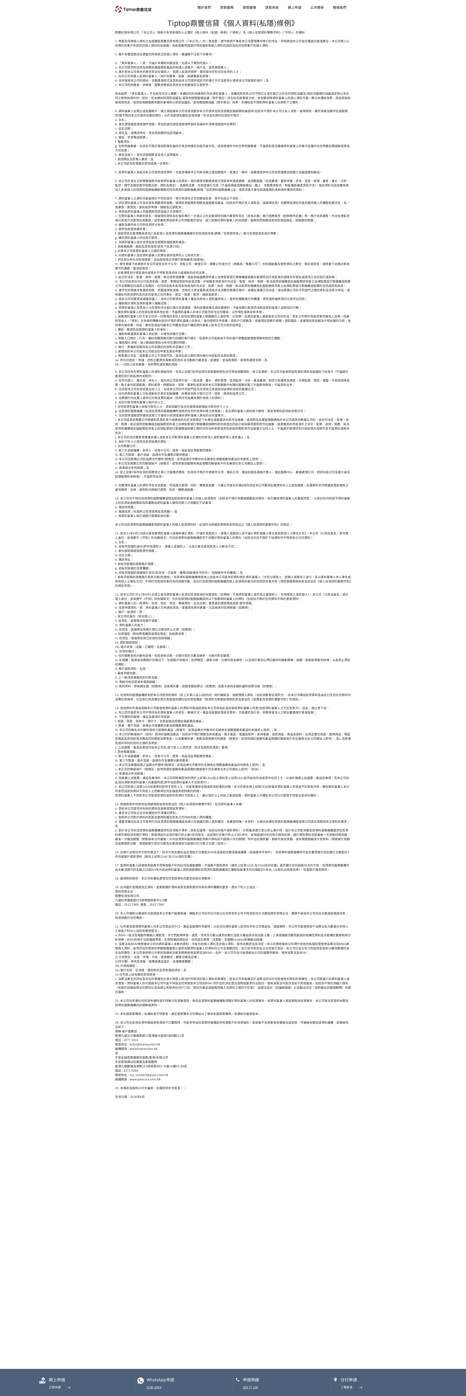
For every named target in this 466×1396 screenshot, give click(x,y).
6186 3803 (154, 1387)
